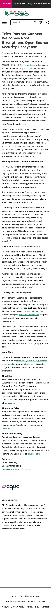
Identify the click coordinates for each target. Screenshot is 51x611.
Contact (45, 607)
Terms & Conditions (36, 601)
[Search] (35, 22)
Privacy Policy (32, 607)
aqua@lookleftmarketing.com (16, 469)
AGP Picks (6, 4)
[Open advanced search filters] (41, 22)
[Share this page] (47, 22)
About (14, 596)
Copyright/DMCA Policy (13, 607)
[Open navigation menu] (4, 22)
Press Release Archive (29, 596)
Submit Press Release (16, 601)
